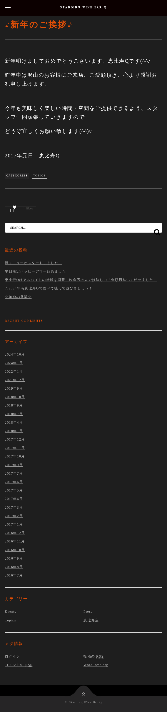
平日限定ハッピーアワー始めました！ (37, 271)
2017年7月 (14, 473)
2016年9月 (14, 558)
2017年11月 (15, 448)
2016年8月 (14, 567)
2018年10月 (15, 397)
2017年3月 (14, 507)
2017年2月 (14, 516)
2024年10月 (15, 354)
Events (10, 611)
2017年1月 (14, 524)
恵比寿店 (91, 620)
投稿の (94, 656)
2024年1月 (14, 363)
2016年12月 (15, 533)
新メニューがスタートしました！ (33, 263)
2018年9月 (14, 405)
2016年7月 (14, 575)
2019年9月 (14, 388)
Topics (39, 175)
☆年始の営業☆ (18, 297)
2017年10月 (15, 456)
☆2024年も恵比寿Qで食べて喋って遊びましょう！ (49, 288)
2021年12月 (15, 380)
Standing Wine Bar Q (83, 8)
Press (88, 611)
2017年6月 (14, 482)
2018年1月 (14, 431)
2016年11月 (15, 541)
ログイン (12, 656)
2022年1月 (14, 371)
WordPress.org (96, 665)
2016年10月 (15, 550)
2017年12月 (15, 439)
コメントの (18, 665)
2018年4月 (14, 422)
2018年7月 (14, 414)
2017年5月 (14, 490)
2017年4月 (14, 499)
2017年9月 (14, 465)
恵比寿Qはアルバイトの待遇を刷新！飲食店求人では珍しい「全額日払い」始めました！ (81, 280)
